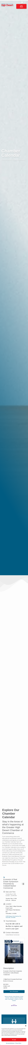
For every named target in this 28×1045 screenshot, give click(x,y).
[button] (26, 1026)
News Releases (16, 996)
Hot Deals (12, 997)
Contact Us (16, 999)
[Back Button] (4, 877)
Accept (14, 1039)
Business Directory (8, 996)
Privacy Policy (18, 1043)
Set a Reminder (14, 991)
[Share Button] (23, 883)
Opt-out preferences (10, 1043)
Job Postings (10, 999)
